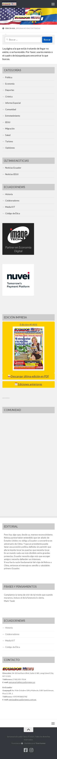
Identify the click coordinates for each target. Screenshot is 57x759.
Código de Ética (12, 213)
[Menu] (53, 4)
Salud (7, 135)
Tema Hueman (40, 743)
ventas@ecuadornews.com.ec (22, 699)
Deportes (9, 90)
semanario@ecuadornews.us (22, 682)
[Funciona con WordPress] (22, 743)
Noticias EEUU (12, 174)
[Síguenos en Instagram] (31, 750)
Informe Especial (13, 103)
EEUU (7, 122)
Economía (9, 83)
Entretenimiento (12, 115)
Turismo (9, 141)
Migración (10, 128)
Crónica (9, 96)
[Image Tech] (18, 254)
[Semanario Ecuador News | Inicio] (11, 4)
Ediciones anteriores (29, 384)
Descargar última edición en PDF (29, 376)
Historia (9, 194)
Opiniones (10, 148)
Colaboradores (12, 200)
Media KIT (10, 207)
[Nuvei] (18, 295)
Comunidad (10, 109)
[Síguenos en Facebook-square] (25, 750)
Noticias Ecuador (13, 167)
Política (8, 77)
